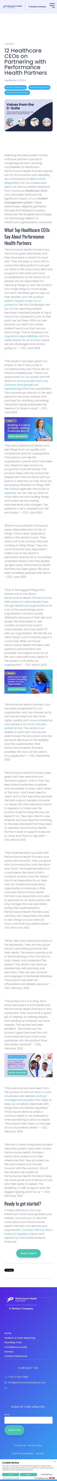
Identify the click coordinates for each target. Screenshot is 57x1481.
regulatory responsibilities (21, 336)
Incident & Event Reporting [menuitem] (19, 1338)
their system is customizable (22, 602)
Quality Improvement (17, 92)
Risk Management (39, 87)
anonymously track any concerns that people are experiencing (26, 384)
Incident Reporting (15, 87)
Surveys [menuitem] (8, 1351)
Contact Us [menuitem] (20, 1445)
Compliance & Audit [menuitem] (15, 1347)
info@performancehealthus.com (27, 1382)
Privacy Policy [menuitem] (35, 1445)
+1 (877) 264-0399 (18, 1377)
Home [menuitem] (7, 1333)
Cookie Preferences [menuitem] (15, 1356)
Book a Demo (28, 1253)
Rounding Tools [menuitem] (13, 1342)
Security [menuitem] (40, 1453)
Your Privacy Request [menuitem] (22, 1453)
